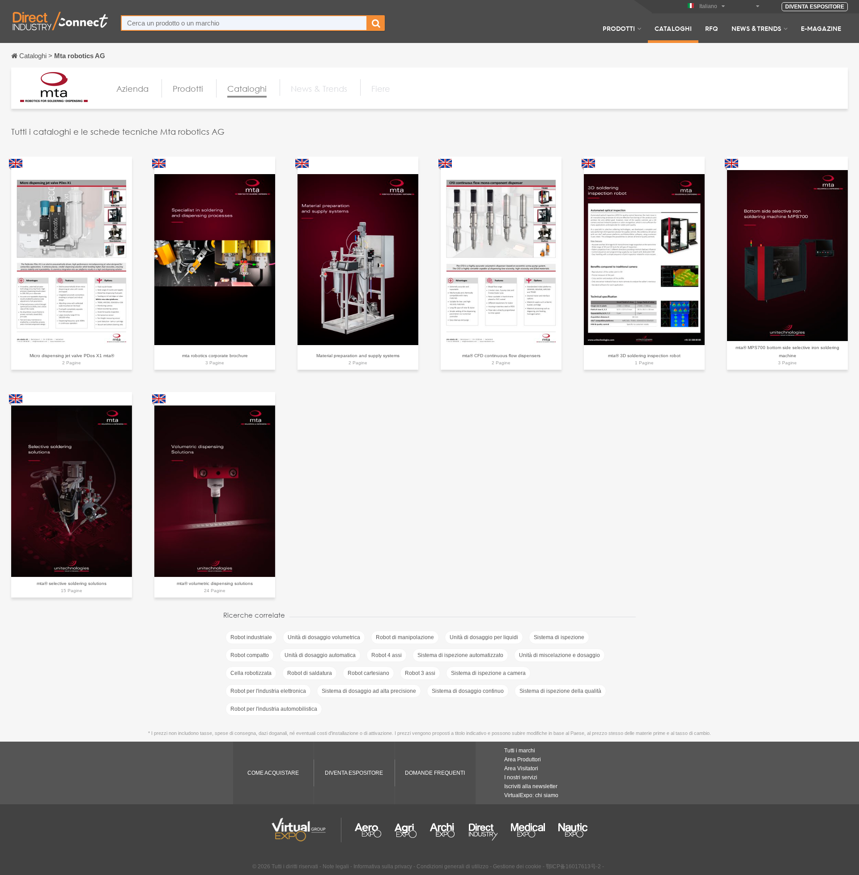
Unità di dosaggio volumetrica (324, 637)
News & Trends (756, 28)
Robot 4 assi (386, 655)
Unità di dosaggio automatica (320, 655)
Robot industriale (251, 637)
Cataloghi (673, 28)
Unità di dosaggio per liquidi (484, 637)
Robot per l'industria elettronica (268, 691)
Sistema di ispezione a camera (488, 673)
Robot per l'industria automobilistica (273, 709)
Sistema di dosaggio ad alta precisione (369, 691)
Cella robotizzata (251, 673)
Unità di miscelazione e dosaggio (559, 655)
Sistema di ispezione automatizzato (460, 655)
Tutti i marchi (519, 750)
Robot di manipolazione (405, 637)
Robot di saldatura (309, 673)
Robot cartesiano (368, 673)
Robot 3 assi (420, 673)
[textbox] (244, 23)
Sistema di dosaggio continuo (468, 691)
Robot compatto (249, 655)
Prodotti (619, 28)
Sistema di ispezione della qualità (560, 691)
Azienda (132, 89)
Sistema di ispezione (559, 637)
